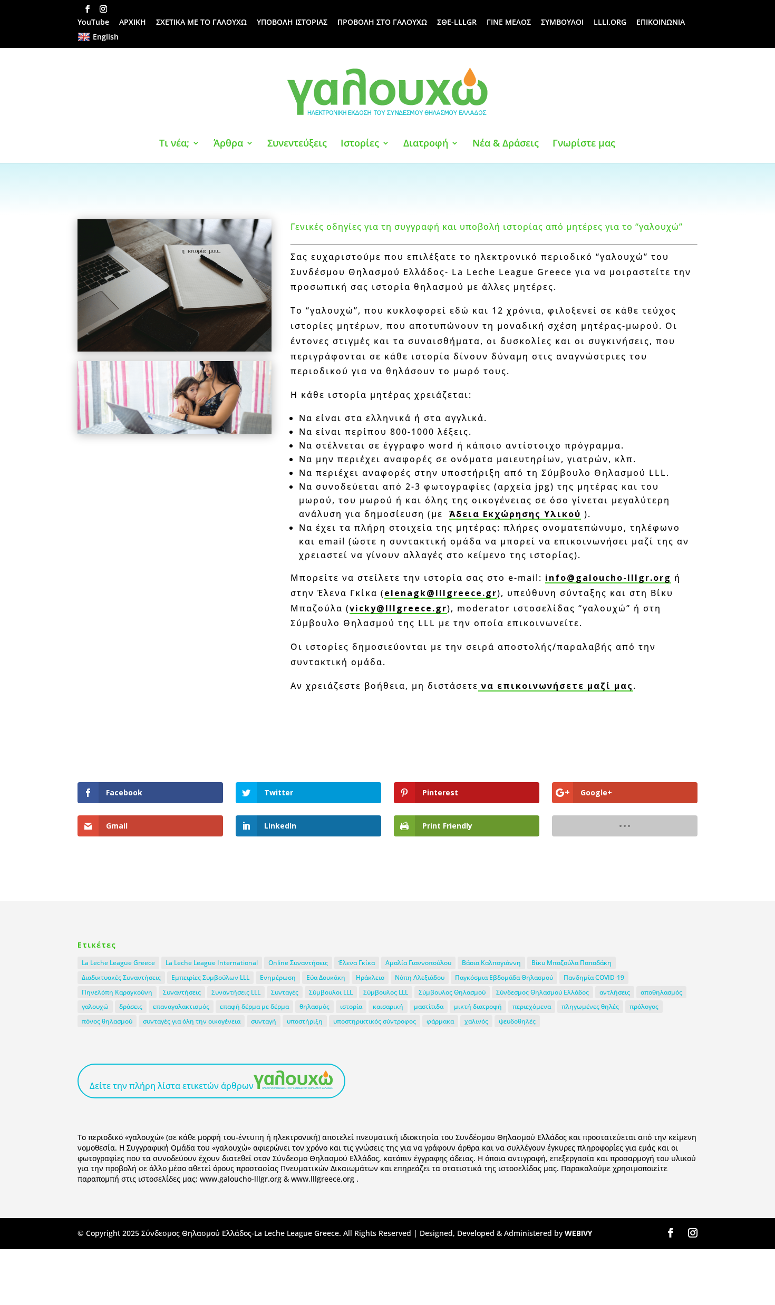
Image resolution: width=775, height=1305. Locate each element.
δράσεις (130, 1006)
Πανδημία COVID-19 (594, 977)
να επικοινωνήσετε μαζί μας (555, 686)
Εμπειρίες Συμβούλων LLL (210, 977)
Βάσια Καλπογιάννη (491, 962)
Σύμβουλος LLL (385, 992)
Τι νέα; (174, 144)
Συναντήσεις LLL (235, 992)
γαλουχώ (95, 1006)
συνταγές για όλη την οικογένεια (191, 1021)
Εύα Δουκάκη (325, 977)
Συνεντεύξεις (297, 144)
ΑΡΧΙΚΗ (132, 22)
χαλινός (476, 1021)
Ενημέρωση (278, 977)
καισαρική (388, 1006)
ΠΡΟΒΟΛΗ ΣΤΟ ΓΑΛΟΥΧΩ (382, 22)
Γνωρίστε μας (584, 144)
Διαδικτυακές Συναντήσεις (121, 977)
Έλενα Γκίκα (356, 962)
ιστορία (351, 1006)
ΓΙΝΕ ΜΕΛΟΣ (509, 22)
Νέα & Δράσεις (505, 144)
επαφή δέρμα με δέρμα (254, 1006)
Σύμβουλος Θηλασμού (452, 992)
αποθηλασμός (661, 992)
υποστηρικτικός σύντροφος (374, 1021)
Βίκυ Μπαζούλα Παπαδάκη (571, 962)
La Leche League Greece (118, 962)
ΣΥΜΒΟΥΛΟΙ (562, 22)
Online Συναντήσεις (298, 962)
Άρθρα (228, 144)
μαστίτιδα (428, 1006)
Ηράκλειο (370, 977)
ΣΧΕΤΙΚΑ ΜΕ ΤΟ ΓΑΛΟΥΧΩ (201, 22)
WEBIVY (578, 1233)
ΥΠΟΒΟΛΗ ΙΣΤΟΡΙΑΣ (292, 22)
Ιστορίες (360, 144)
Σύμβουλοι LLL (331, 992)
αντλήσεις (614, 992)
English (106, 37)
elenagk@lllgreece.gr (440, 593)
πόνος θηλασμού (107, 1021)
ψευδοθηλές (517, 1021)
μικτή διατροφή (478, 1006)
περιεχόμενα (531, 1006)
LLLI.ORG (610, 22)
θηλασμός (314, 1006)
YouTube (93, 22)
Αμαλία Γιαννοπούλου (418, 962)
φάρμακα (440, 1021)
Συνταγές (284, 992)
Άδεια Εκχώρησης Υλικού (515, 514)
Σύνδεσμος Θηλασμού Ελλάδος (542, 992)
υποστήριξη (305, 1021)
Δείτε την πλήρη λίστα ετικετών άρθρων (172, 1086)
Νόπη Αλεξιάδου (419, 977)
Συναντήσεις (182, 992)
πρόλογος (643, 1006)
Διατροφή (425, 144)
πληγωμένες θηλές (590, 1006)
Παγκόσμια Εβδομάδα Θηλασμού (504, 977)
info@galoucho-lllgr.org (608, 577)
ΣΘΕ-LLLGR (457, 22)
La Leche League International (212, 962)
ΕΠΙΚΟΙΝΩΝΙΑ (660, 22)
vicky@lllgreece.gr (398, 608)
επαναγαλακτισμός (181, 1006)
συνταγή (263, 1021)
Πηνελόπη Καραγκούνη (117, 992)
